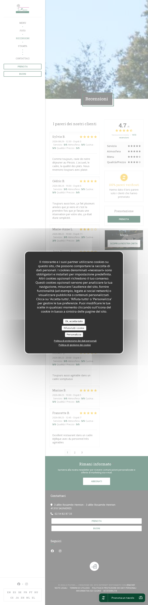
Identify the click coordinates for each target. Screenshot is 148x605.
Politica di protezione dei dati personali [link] (75, 340)
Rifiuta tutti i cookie (74, 328)
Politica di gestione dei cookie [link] (75, 345)
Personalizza (74, 334)
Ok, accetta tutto (74, 321)
